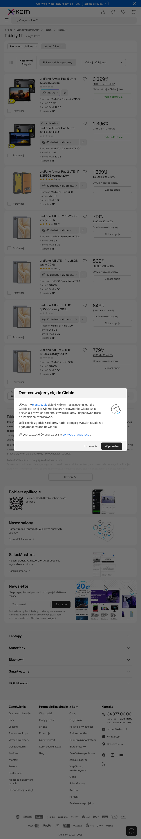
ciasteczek (39, 404)
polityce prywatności (76, 434)
